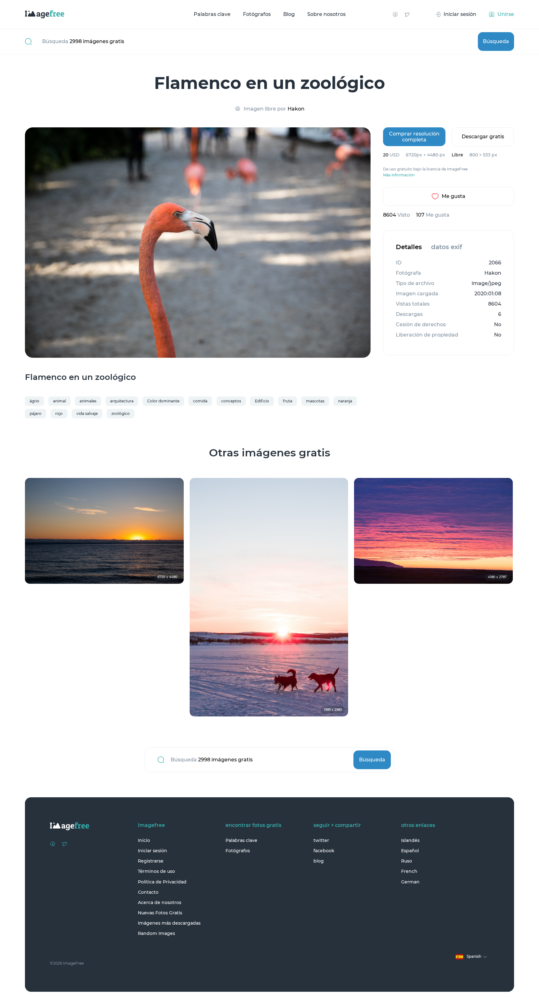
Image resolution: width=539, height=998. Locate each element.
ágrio (34, 401)
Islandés (410, 840)
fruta (287, 401)
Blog (289, 14)
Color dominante (163, 401)
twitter (321, 840)
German (410, 882)
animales (88, 401)
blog (318, 861)
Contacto (148, 892)
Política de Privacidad (162, 882)
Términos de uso (156, 871)
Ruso (406, 861)
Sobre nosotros (326, 14)
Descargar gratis (483, 137)
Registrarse (150, 861)
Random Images (156, 933)
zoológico (120, 413)
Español (410, 850)
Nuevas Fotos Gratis (160, 913)
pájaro (35, 413)
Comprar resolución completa (414, 137)
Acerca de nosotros (159, 902)
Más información (399, 175)
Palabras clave (212, 14)
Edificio (262, 401)
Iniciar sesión (152, 850)
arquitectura (122, 401)
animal (59, 401)
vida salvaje (87, 413)
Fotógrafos (257, 14)
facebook (323, 850)
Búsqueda (496, 41)
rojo (59, 413)
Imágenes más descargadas (169, 923)
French (409, 871)
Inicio (144, 840)
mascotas (315, 401)
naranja (345, 401)
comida (200, 401)
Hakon (296, 109)
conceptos (231, 401)
